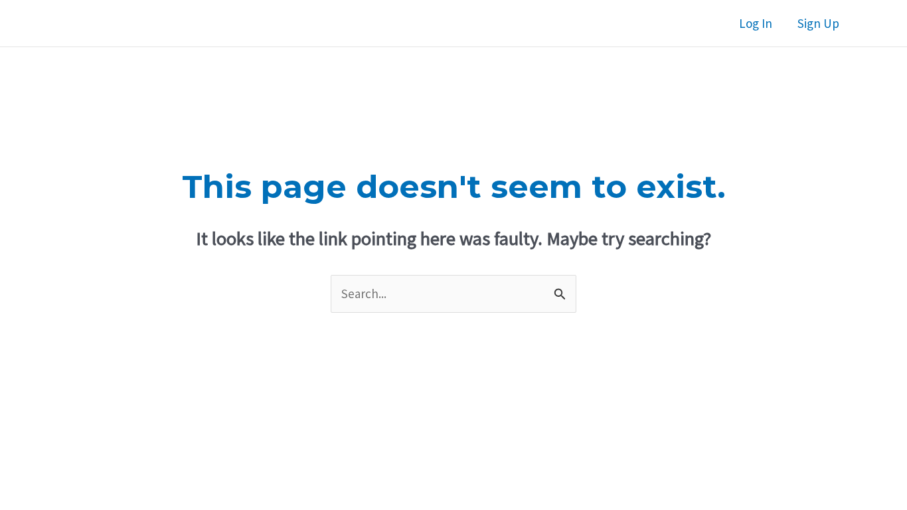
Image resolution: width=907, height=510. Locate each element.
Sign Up (818, 23)
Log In (755, 23)
